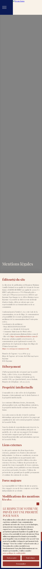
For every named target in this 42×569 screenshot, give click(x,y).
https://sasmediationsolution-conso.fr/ (24, 336)
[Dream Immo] (27, 7)
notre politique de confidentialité (14, 553)
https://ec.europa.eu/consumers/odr (15, 349)
